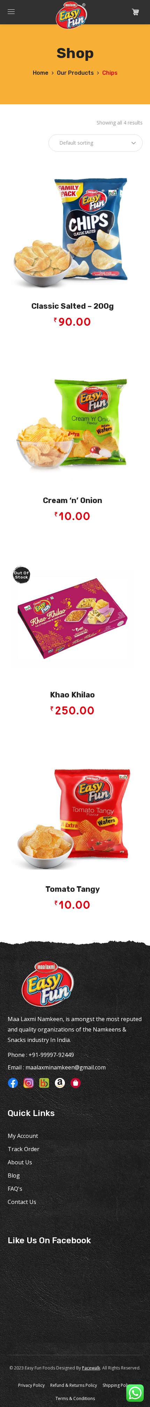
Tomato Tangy (72, 889)
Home (40, 73)
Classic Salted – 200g (72, 306)
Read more (74, 729)
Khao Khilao (72, 695)
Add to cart (75, 340)
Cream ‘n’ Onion (72, 500)
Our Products (75, 73)
